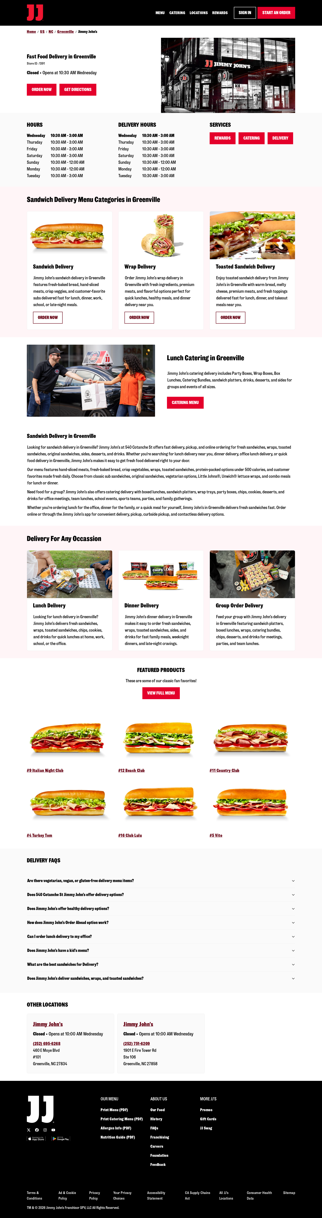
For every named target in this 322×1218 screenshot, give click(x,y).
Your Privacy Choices (122, 1195)
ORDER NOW (231, 317)
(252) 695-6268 (46, 1044)
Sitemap (289, 1193)
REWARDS (220, 13)
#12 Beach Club (131, 770)
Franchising (159, 1137)
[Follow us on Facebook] (37, 1130)
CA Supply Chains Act (197, 1195)
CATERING (177, 13)
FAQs (154, 1128)
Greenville (65, 32)
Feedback (158, 1165)
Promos (206, 1110)
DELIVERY (280, 138)
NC (51, 32)
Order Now (42, 89)
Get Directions (77, 89)
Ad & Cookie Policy (67, 1195)
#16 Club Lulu (130, 835)
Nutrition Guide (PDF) (118, 1137)
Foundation (159, 1155)
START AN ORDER (276, 13)
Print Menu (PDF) (114, 1110)
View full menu (161, 693)
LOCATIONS (199, 13)
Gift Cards (208, 1119)
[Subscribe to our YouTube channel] (53, 1130)
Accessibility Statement (156, 1195)
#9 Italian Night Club (45, 770)
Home (31, 32)
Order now (48, 317)
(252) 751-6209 (136, 1044)
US (42, 32)
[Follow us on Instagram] (45, 1130)
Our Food (157, 1110)
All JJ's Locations (226, 1195)
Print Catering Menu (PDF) (122, 1119)
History (156, 1119)
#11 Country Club (224, 770)
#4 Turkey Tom (39, 835)
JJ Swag (206, 1128)
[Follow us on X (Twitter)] (29, 1130)
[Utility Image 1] (36, 1138)
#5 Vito (216, 835)
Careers (156, 1146)
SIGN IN (245, 13)
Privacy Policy (94, 1195)
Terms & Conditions (34, 1195)
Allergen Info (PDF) (116, 1128)
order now (139, 317)
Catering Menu (185, 402)
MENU (160, 13)
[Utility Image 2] (60, 1138)
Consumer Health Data (259, 1195)
